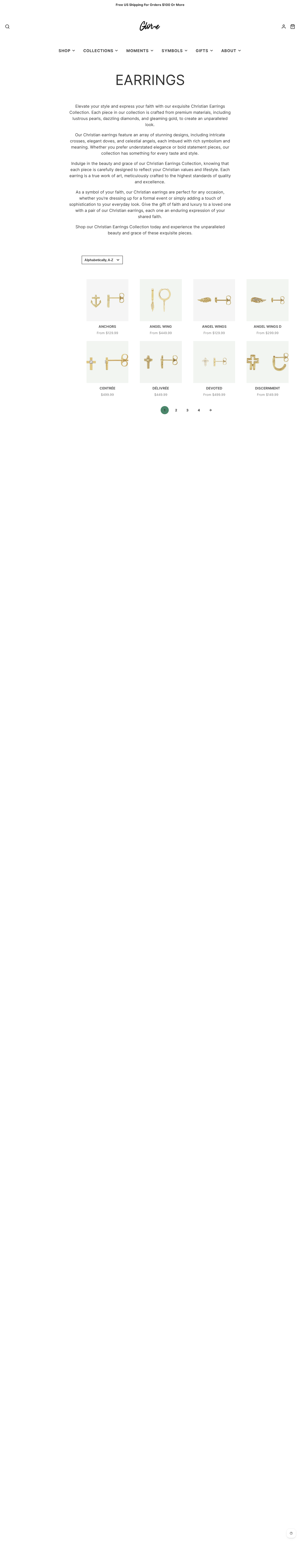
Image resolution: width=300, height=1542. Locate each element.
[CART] (292, 26)
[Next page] (210, 410)
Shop (64, 50)
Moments (137, 50)
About (228, 50)
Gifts (202, 50)
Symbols (172, 50)
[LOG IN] (283, 26)
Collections (98, 50)
